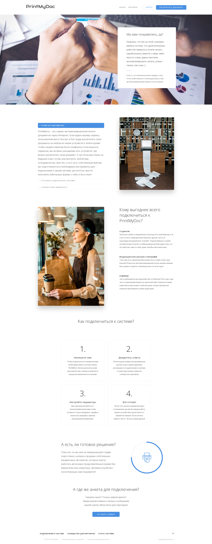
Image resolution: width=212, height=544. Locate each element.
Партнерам (132, 7)
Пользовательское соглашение (73, 539)
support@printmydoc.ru (166, 539)
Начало (122, 7)
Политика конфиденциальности (98, 539)
